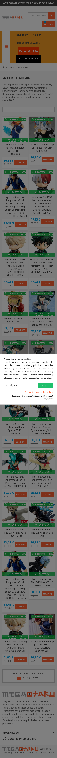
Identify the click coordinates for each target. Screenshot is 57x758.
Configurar (11, 385)
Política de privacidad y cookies (39, 392)
